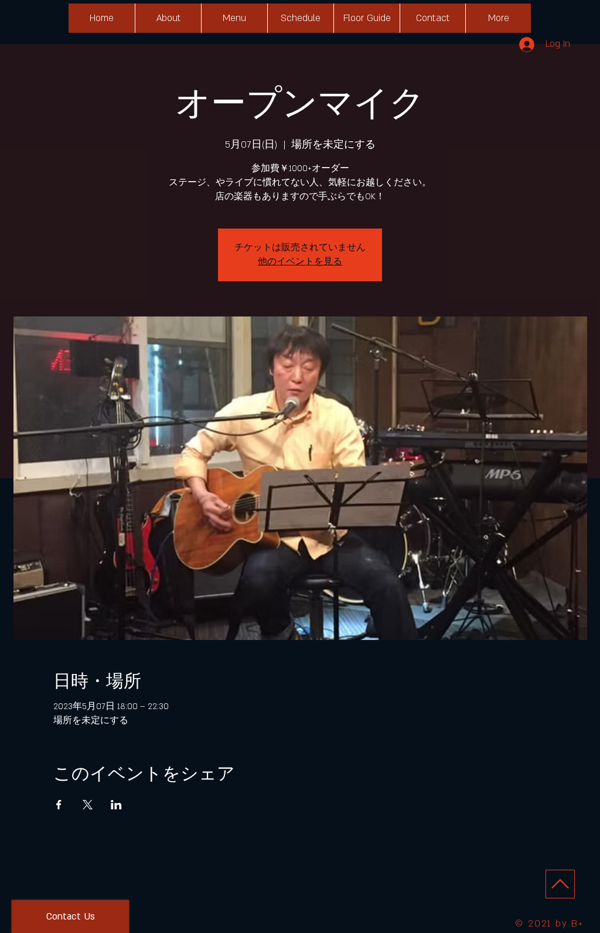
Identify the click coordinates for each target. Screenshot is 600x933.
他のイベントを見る (300, 261)
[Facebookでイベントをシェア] (58, 804)
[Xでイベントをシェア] (87, 804)
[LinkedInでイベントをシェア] (116, 804)
